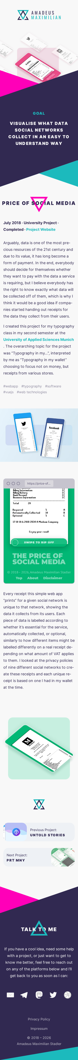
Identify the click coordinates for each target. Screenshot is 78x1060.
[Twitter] (53, 996)
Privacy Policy (39, 1019)
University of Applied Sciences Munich (38, 339)
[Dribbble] (67, 996)
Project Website (41, 229)
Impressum (39, 1028)
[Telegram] (25, 996)
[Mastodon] (39, 996)
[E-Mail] (10, 996)
